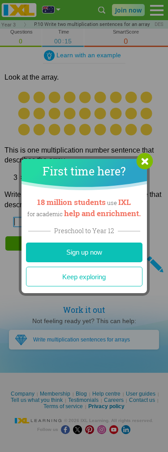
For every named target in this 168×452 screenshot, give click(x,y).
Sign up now (84, 252)
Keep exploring (84, 277)
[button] (144, 161)
